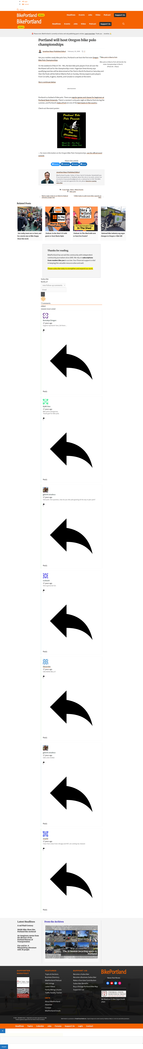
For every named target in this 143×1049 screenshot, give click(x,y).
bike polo (73, 191)
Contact (26, 4)
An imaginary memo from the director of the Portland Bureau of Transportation (28, 939)
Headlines (71, 15)
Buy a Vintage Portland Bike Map (85, 986)
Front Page (65, 189)
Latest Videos (50, 986)
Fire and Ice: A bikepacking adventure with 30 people (26, 948)
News (72, 189)
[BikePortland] (29, 22)
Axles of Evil (61, 103)
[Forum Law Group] (23, 986)
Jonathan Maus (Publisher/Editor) (54, 51)
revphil (45, 838)
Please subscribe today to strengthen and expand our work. (70, 268)
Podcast (107, 15)
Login (25, 1)
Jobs (90, 15)
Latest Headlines (26, 921)
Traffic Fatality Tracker (53, 993)
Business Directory (52, 977)
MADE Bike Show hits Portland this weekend (26, 931)
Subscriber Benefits (80, 983)
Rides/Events (79, 189)
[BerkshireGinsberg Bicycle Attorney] (23, 997)
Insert (4, 1047)
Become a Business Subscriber (84, 977)
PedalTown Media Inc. (81, 1018)
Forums (58, 1026)
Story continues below (47, 82)
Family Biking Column (53, 989)
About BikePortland (52, 1001)
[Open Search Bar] (20, 9)
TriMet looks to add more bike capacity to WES (87, 197)
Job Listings (49, 983)
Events (82, 15)
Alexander (47, 666)
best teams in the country (87, 103)
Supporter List (78, 989)
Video (97, 15)
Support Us (120, 15)
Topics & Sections (51, 974)
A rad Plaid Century (25, 926)
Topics (30, 1026)
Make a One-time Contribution (84, 980)
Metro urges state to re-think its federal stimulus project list (55, 197)
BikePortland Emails (52, 1011)
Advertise (48, 1004)
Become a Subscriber (81, 974)
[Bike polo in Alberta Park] (108, 57)
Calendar (40, 1026)
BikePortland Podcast (53, 980)
